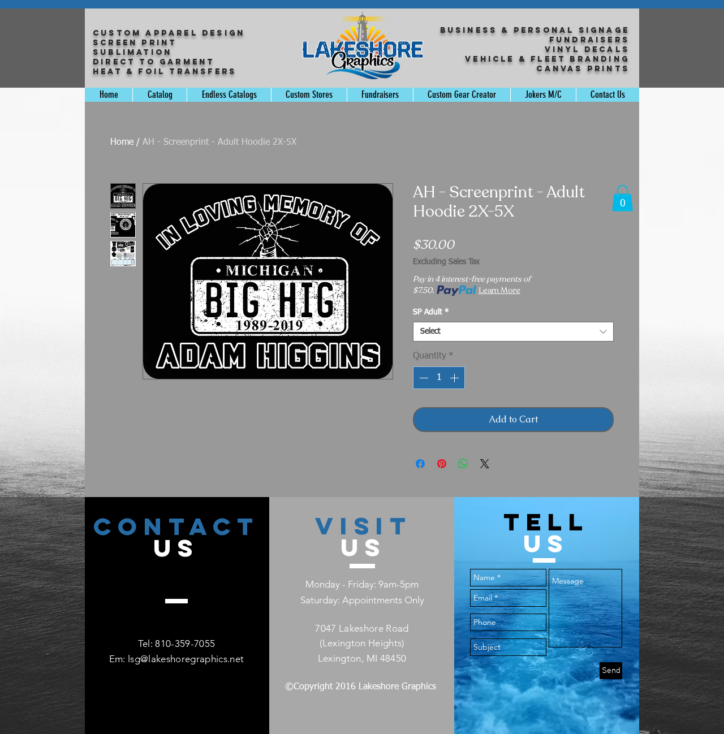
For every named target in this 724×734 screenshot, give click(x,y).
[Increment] (455, 377)
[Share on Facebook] (420, 463)
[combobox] (513, 332)
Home (121, 142)
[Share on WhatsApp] (463, 463)
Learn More (499, 290)
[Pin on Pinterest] (442, 463)
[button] (622, 198)
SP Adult (431, 312)
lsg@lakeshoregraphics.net (186, 658)
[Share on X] (485, 463)
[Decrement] (422, 377)
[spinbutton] (438, 377)
